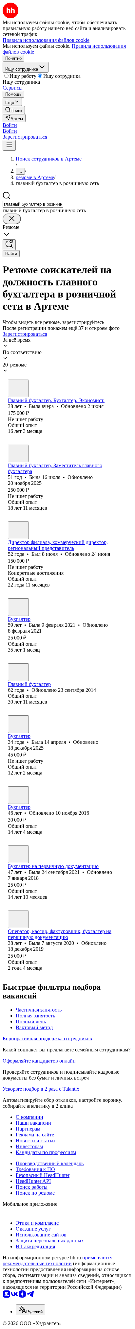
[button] (10, 125)
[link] (14, 110)
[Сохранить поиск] (9, 244)
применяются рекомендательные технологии (57, 1260)
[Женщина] (18, 388)
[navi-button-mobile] (9, 145)
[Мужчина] (18, 530)
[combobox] (33, 204)
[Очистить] (12, 218)
